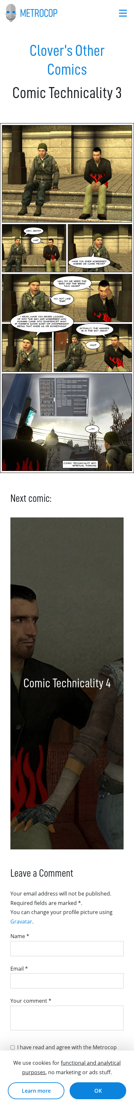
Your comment (30, 1000)
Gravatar (21, 921)
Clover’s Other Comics (67, 60)
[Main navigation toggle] (123, 13)
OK (98, 1090)
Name (19, 936)
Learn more (36, 1090)
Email (19, 968)
